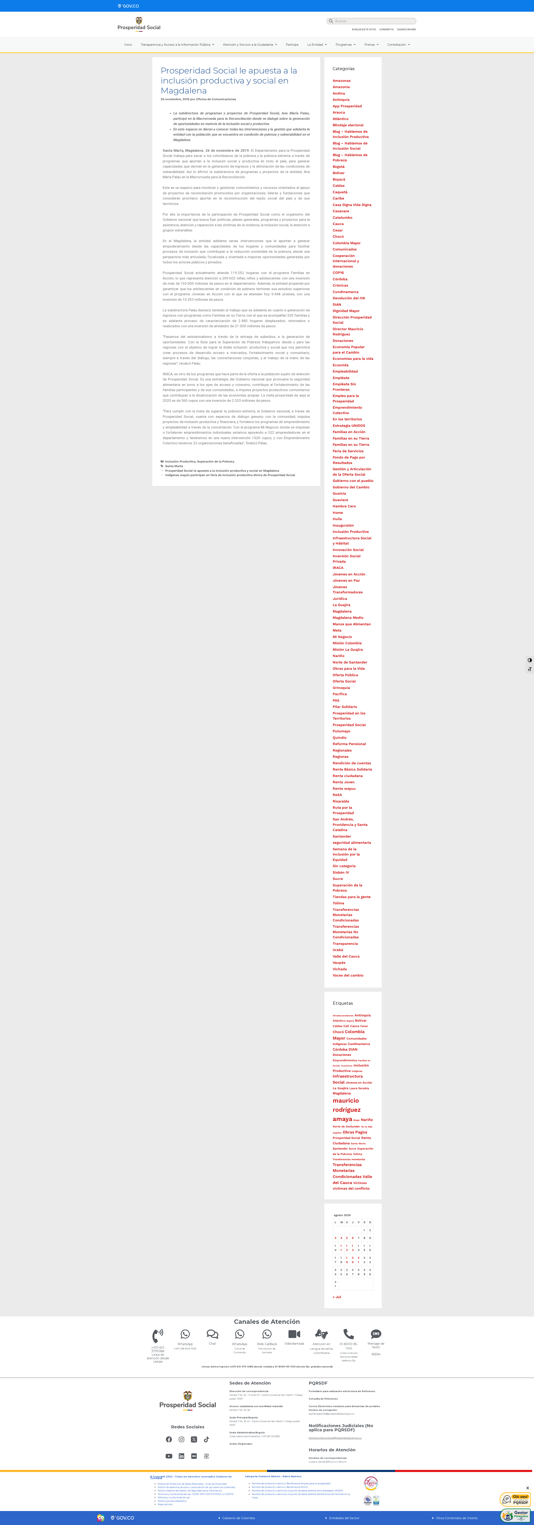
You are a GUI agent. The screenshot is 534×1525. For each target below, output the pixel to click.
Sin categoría (344, 866)
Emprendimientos (345, 1060)
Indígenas (357, 1071)
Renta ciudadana (348, 776)
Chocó (338, 236)
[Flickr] (194, 1456)
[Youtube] (169, 1456)
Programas (344, 45)
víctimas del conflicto (351, 1188)
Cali (346, 1026)
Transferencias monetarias (349, 1159)
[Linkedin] (181, 1456)
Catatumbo (342, 217)
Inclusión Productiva (180, 461)
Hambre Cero (344, 506)
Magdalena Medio (348, 617)
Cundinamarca (346, 292)
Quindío (339, 737)
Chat (212, 1344)
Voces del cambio (348, 975)
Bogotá (339, 166)
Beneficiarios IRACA (297, 1487)
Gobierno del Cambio (351, 487)
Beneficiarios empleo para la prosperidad (308, 1483)
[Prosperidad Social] (139, 24)
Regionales (342, 750)
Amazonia (341, 87)
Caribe (338, 198)
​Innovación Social (348, 550)
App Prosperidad (347, 106)
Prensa (369, 45)
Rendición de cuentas (352, 763)
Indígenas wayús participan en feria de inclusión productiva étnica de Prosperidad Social (230, 475)
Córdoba (340, 279)
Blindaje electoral (348, 125)
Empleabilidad (345, 371)
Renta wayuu (344, 788)
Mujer (356, 1120)
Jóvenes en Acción (349, 574)
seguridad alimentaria (352, 842)
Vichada (340, 969)
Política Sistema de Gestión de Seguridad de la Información (190, 1490)
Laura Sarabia (359, 1088)
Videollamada (294, 1344)
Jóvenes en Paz (346, 580)
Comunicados (345, 249)
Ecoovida (341, 365)
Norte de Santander (350, 662)
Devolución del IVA (349, 298)
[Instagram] (181, 1439)
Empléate (341, 378)
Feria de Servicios (348, 451)
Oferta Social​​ (344, 681)
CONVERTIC (386, 29)
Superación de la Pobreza (215, 461)
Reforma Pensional (349, 744)
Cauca (338, 224)
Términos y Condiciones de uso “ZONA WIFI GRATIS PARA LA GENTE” (196, 1494)
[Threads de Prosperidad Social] (206, 1456)
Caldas (339, 185)
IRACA (338, 568)
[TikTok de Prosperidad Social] (206, 1439)
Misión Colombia (347, 643)
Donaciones (343, 341)
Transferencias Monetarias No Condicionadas (346, 931)
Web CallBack (267, 1344)
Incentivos (347, 1065)
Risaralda (341, 801)
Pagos (361, 1132)
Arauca (339, 112)
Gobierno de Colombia (238, 1518)
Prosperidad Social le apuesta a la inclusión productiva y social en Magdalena (222, 471)
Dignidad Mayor (346, 311)
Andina (339, 93)
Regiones (341, 756)
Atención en (321, 1344)
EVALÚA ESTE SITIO (364, 29)
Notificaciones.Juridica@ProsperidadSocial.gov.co (335, 1438)
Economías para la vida (353, 358)
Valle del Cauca (346, 956)
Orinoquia (341, 688)
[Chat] (212, 1334)
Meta (337, 630)
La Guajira (341, 605)
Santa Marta (174, 466)
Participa (292, 45)
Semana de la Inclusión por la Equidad (346, 854)
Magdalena (342, 611)
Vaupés (339, 962)
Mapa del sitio (165, 1504)
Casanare (341, 211)
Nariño (338, 656)
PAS (336, 700)
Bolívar (339, 173)
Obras (348, 1132)
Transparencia (345, 943)
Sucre (338, 879)
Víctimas (360, 1183)
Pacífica (340, 694)
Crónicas (340, 285)
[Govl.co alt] (128, 6)
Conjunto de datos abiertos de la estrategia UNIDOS (315, 1490)
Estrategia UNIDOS (349, 425)
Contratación (396, 45)
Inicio (128, 45)
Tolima (338, 903)
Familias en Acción (349, 432)
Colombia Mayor (347, 243)
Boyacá (339, 179)
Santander (342, 836)
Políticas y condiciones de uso (174, 1497)
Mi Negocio (342, 637)
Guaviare (340, 500)
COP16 (338, 272)
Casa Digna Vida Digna (352, 205)
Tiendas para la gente (352, 897)
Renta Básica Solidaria (352, 769)
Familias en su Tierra (351, 438)
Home (338, 512)
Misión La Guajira (348, 649)
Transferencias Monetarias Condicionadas (346, 914)
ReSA (337, 795)
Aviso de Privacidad (216, 1484)
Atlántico (341, 119)
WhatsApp (185, 1344)
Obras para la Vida (349, 668)
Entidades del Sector (344, 1518)
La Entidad (315, 45)
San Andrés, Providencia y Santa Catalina (350, 824)
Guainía (339, 493)
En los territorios (347, 419)
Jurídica (340, 598)
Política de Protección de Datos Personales (180, 1484)
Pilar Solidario (345, 707)
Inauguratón (343, 525)
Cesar (338, 230)
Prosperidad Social (349, 725)
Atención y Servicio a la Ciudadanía (248, 45)
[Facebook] (169, 1439)
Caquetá (340, 192)
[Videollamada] (294, 1334)
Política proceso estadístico (172, 1501)
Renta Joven (344, 782)
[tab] (267, 1518)
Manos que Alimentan (352, 624)
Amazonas (342, 80)
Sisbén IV (341, 872)
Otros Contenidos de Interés (456, 1518)
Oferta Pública (345, 675)
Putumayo (341, 731)
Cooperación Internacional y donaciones (346, 261)
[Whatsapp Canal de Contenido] (185, 1334)
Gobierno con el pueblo (353, 481)
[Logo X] (194, 1439)
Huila (337, 519)
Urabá (338, 950)
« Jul (337, 1297)
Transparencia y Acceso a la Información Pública (175, 45)
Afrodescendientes (343, 1015)
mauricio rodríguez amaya (347, 1109)
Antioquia (341, 99)
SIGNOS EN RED (406, 29)
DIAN (337, 304)
